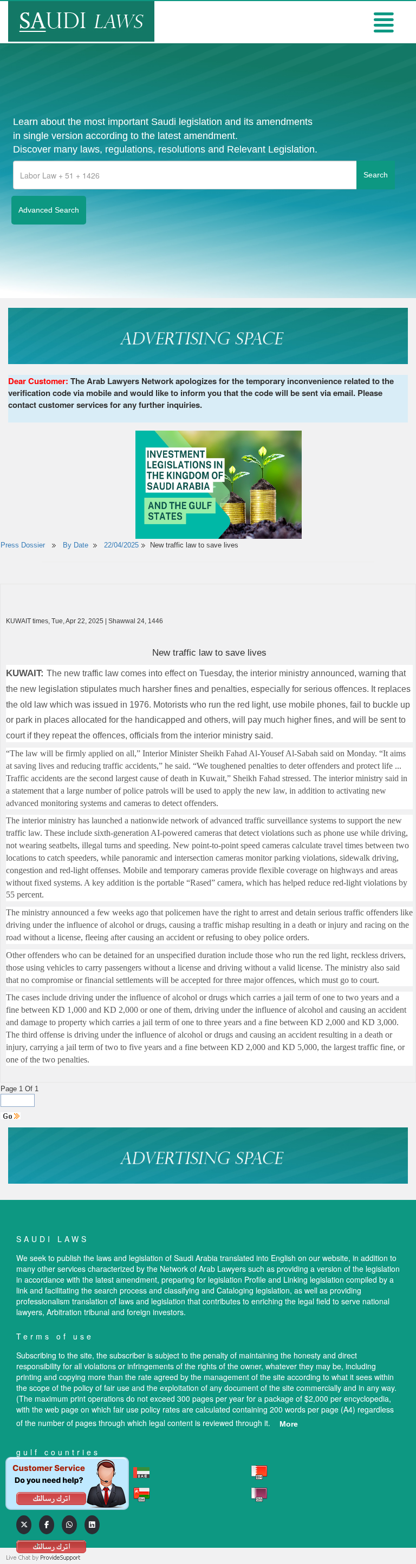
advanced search (48, 210)
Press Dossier (23, 545)
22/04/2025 (121, 545)
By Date (74, 545)
